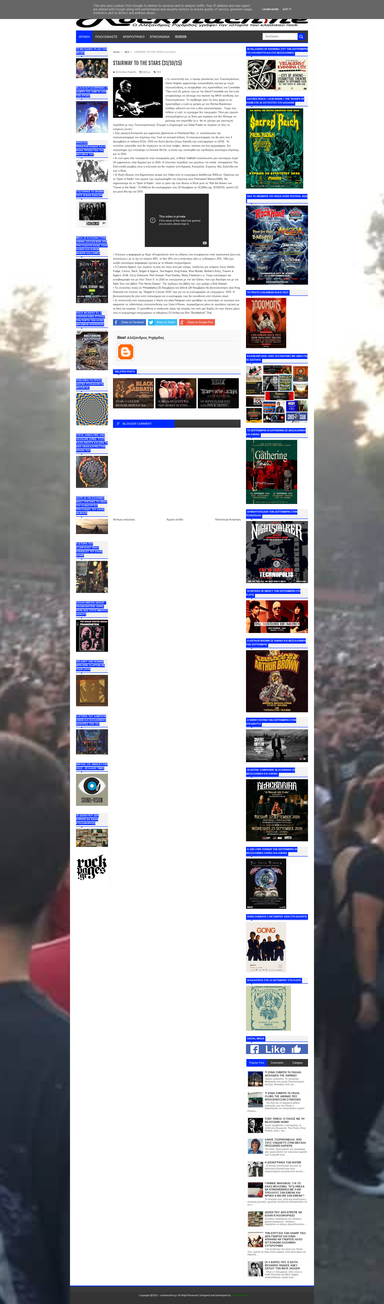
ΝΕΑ (159, 72)
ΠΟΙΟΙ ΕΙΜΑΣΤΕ (106, 36)
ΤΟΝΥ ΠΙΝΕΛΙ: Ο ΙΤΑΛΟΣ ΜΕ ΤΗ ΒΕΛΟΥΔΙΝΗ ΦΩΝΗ (284, 1120)
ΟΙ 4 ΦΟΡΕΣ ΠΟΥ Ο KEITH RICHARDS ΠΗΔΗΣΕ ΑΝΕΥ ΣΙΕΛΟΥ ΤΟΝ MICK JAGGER (282, 1265)
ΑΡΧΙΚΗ (84, 36)
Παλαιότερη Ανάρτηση (228, 519)
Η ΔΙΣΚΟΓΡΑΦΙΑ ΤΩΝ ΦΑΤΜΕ (283, 1162)
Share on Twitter (165, 322)
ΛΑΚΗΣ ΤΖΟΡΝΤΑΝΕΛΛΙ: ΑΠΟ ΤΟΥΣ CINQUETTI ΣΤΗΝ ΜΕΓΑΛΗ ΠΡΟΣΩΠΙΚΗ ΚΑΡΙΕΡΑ (285, 1142)
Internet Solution (240, 1295)
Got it (287, 9)
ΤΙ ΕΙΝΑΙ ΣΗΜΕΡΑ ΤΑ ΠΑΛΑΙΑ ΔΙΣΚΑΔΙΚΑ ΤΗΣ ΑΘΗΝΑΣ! (283, 1074)
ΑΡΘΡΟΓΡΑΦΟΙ (134, 36)
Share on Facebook (132, 322)
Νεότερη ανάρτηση (124, 519)
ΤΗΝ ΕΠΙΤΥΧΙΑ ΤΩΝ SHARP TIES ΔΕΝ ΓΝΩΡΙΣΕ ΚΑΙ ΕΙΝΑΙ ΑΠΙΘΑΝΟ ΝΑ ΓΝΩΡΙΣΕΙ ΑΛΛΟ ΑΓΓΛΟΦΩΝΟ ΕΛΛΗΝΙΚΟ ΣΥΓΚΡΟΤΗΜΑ (285, 1239)
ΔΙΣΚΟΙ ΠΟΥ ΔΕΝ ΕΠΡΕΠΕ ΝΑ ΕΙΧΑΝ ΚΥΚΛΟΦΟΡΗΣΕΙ (283, 1214)
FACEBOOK (180, 36)
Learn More (270, 9)
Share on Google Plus (200, 322)
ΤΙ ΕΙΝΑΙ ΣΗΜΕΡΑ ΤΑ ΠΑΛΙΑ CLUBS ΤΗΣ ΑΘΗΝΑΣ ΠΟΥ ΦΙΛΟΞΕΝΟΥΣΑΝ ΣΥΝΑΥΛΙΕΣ (283, 1096)
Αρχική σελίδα (175, 519)
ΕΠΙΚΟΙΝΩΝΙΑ (160, 36)
